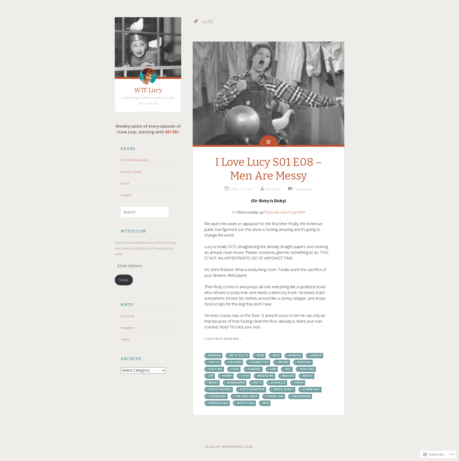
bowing (295, 355)
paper (299, 382)
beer (276, 355)
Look (245, 375)
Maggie (288, 375)
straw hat (311, 389)
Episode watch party (283, 212)
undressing (218, 403)
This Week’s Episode (134, 160)
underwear (301, 396)
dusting (215, 369)
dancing (304, 362)
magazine (266, 375)
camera (316, 355)
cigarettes (259, 362)
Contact (125, 195)
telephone (217, 396)
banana (214, 355)
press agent (283, 389)
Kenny (227, 375)
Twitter (125, 339)
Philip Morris (219, 389)
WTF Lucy (148, 90)
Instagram (127, 327)
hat (288, 369)
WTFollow (133, 231)
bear (260, 355)
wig (266, 403)
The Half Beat (246, 396)
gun (273, 369)
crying (283, 362)
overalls (278, 382)
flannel (254, 369)
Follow (123, 280)
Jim (210, 375)
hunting (307, 369)
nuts (257, 382)
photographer (252, 389)
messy (213, 382)
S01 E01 (172, 132)
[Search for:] (142, 212)
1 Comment (303, 189)
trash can (275, 396)
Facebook (127, 316)
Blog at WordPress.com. (229, 447)
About (124, 183)
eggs (235, 369)
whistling (245, 403)
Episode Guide (131, 171)
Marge (308, 375)
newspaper (236, 382)
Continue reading (224, 338)
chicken (234, 362)
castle (214, 362)
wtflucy (272, 189)
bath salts (239, 355)
